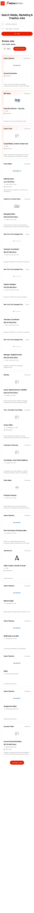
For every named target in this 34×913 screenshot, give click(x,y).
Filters (8, 49)
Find (18, 34)
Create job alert (20, 49)
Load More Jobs (17, 762)
